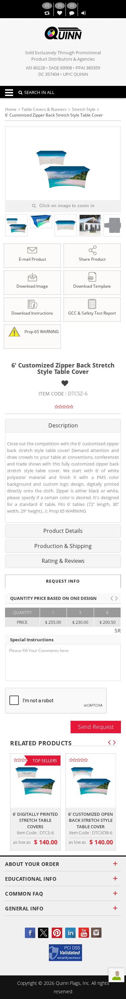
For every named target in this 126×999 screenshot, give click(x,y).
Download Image (32, 286)
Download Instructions (32, 313)
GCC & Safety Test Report (92, 313)
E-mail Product (32, 259)
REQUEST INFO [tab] (63, 581)
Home (10, 109)
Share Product (92, 259)
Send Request (96, 727)
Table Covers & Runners (44, 109)
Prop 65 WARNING (41, 331)
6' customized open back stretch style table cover (90, 820)
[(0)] (46, 13)
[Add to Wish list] (64, 383)
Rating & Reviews (63, 561)
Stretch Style (83, 109)
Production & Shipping (63, 546)
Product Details (63, 531)
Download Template (92, 286)
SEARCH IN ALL (39, 92)
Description (63, 425)
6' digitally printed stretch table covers (35, 820)
